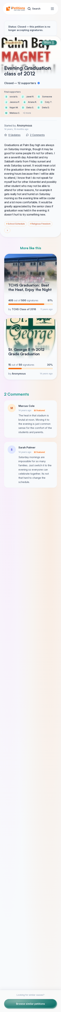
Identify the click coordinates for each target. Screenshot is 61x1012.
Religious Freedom (40, 223)
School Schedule (15, 223)
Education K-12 (13, 42)
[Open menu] (52, 8)
